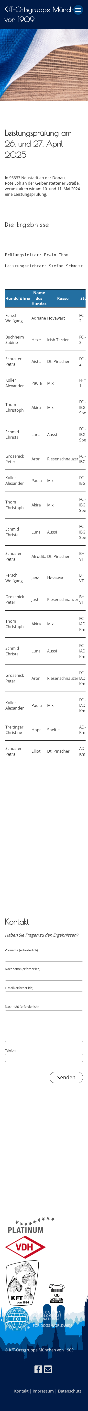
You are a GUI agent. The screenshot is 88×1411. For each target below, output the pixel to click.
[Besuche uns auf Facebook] (38, 1370)
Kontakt (21, 1391)
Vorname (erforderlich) (21, 950)
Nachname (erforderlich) (22, 969)
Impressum (43, 1391)
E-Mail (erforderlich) (19, 988)
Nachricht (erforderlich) (22, 1006)
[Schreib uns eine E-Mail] (48, 1370)
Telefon (10, 1050)
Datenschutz (69, 1391)
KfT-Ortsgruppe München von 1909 (42, 14)
